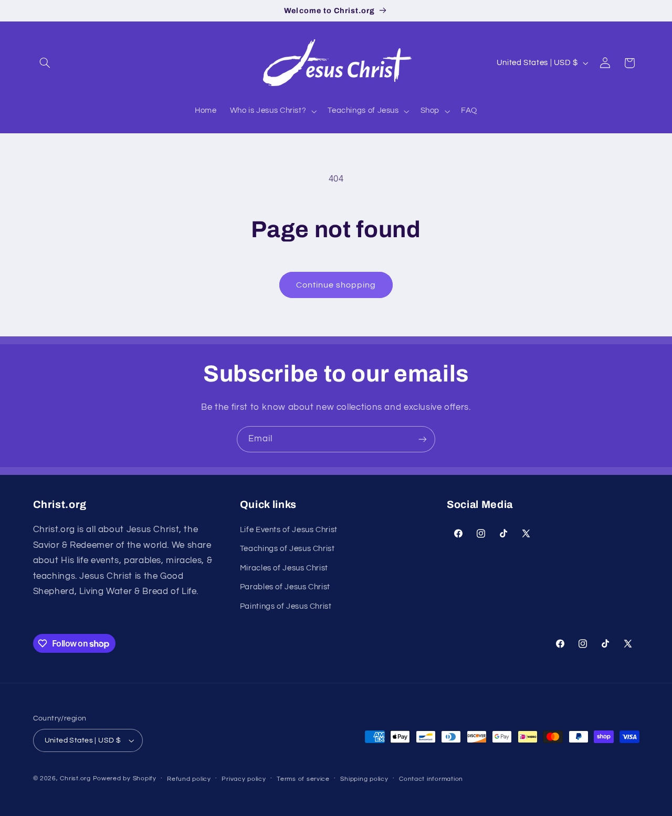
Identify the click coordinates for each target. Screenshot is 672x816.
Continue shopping (336, 285)
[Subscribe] (423, 439)
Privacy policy (244, 779)
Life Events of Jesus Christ (289, 530)
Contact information (431, 779)
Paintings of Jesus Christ (286, 606)
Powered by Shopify (124, 778)
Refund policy (189, 779)
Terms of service (303, 779)
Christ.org (75, 778)
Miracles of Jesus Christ (284, 568)
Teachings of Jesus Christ (287, 549)
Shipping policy (364, 779)
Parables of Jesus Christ (285, 587)
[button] (45, 63)
